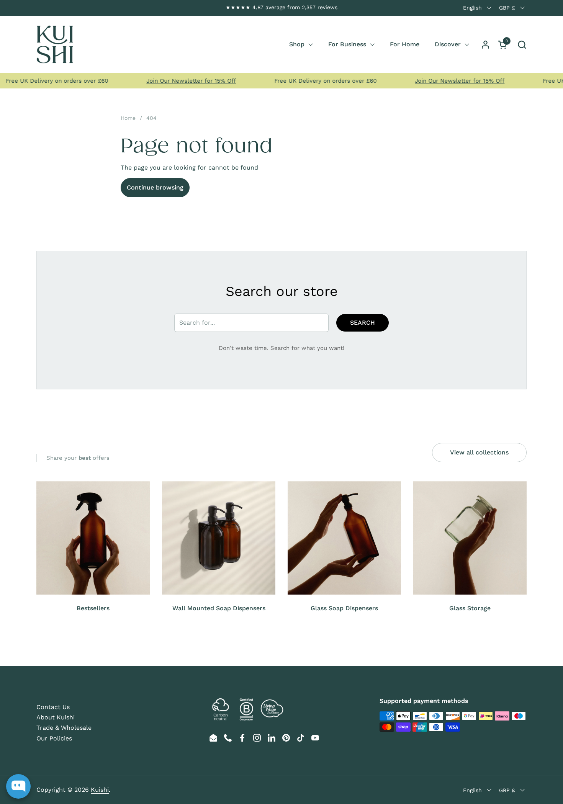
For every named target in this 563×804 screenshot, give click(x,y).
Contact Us (53, 707)
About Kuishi (55, 717)
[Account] (485, 44)
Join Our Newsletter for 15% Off (180, 80)
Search (362, 322)
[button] (522, 44)
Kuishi (100, 789)
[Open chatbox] (18, 786)
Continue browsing (155, 187)
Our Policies (54, 738)
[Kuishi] (54, 44)
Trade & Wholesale (64, 727)
